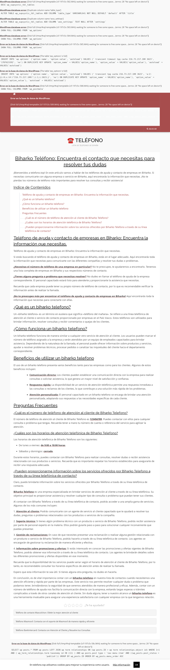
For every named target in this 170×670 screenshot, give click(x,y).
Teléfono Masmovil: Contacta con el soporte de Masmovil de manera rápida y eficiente (55, 621)
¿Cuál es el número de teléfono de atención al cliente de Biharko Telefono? (66, 217)
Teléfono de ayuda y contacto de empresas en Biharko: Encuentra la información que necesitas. (75, 194)
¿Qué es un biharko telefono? (38, 199)
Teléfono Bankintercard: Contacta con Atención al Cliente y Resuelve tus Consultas (53, 630)
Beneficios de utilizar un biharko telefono (45, 208)
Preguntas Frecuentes (34, 213)
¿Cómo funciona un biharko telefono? (43, 203)
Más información (121, 664)
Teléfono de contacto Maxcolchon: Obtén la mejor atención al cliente (47, 612)
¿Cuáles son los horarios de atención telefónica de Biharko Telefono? (63, 222)
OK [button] (136, 664)
